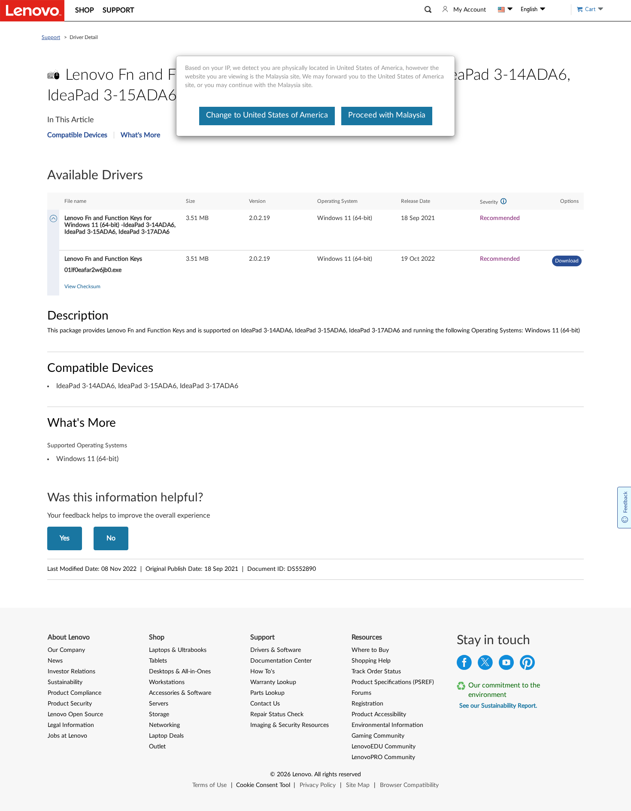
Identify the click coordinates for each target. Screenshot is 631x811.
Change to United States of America (267, 115)
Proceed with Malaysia (386, 115)
